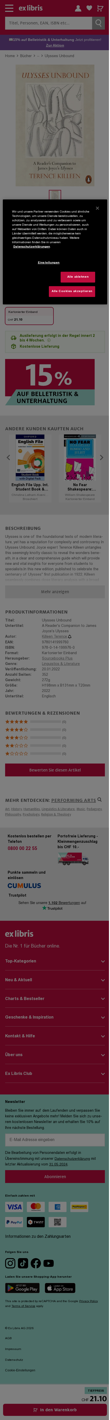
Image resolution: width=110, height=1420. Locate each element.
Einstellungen (49, 262)
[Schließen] (97, 208)
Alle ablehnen (78, 277)
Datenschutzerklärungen (31, 247)
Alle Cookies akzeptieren (72, 291)
